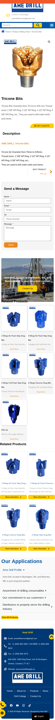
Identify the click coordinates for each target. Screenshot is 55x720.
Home (8, 32)
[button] (51, 25)
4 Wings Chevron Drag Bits (39, 383)
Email (6, 206)
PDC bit (4, 430)
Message (8, 224)
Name (7, 197)
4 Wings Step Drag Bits (41, 535)
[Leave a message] (8, 15)
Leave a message (20, 14)
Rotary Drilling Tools (21, 32)
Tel (5, 215)
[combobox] (17, 25)
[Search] (38, 25)
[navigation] (41, 716)
